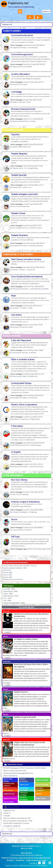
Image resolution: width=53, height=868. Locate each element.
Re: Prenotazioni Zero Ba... (19, 352)
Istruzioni (10, 860)
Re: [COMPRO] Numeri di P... (20, 445)
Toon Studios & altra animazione (27, 276)
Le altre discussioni (20, 74)
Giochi (14, 519)
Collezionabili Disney (21, 383)
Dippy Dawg (33, 168)
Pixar (13, 295)
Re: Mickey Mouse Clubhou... (20, 289)
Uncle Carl (34, 398)
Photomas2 (34, 47)
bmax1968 (6, 589)
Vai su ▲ (38, 846)
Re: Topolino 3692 (16, 147)
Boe (29, 102)
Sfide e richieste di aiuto (23, 359)
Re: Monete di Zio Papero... (19, 398)
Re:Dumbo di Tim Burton (19, 327)
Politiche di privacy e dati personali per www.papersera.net (26, 858)
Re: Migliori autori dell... (18, 102)
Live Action (16, 315)
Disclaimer (20, 860)
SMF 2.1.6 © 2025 (26, 848)
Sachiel (28, 530)
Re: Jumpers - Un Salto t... (19, 308)
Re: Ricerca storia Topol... (18, 376)
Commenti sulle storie (22, 35)
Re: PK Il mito (14, 206)
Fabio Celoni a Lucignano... (19, 419)
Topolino (15, 134)
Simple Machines (26, 853)
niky (4, 600)
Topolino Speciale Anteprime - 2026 (15, 568)
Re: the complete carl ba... (19, 228)
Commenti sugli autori (22, 54)
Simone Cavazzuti (36, 245)
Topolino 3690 (7, 572)
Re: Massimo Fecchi (17, 67)
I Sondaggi (16, 92)
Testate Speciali (18, 175)
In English (16, 452)
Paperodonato (8, 591)
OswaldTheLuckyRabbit (40, 289)
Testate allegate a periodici (24, 194)
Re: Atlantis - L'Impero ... (18, 270)
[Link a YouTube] (46, 863)
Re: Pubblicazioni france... (19, 245)
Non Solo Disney (19, 480)
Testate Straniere (19, 235)
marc (5, 598)
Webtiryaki (16, 846)
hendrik (33, 352)
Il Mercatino (17, 426)
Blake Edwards (8, 596)
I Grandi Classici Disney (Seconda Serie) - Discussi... (20, 566)
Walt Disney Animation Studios (26, 259)
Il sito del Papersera (21, 340)
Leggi (7, 632)
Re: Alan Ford (15, 494)
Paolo (25, 84)
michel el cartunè (36, 228)
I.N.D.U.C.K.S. (7, 570)
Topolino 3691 (7, 575)
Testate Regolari (19, 153)
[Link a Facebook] (39, 863)
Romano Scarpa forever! (23, 109)
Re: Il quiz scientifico (17, 530)
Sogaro (5, 593)
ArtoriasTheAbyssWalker (11, 603)
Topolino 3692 (7, 577)
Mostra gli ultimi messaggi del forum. (18, 773)
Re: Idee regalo (41, 549)
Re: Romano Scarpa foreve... (19, 121)
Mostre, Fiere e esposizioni (24, 404)
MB (49, 549)
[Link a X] (44, 863)
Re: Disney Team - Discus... (19, 187)
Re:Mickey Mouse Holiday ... (19, 466)
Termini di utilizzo (27, 846)
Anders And (33, 376)
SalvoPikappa (36, 445)
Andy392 (29, 67)
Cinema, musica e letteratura (25, 501)
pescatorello (21, 771)
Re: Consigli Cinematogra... (19, 512)
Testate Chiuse (18, 213)
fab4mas (27, 147)
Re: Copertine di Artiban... (19, 47)
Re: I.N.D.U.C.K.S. (15, 84)
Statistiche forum (15, 764)
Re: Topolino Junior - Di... (18, 168)
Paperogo (25, 494)
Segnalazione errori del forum (13, 579)
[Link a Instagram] (50, 863)
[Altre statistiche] (10, 776)
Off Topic (15, 536)
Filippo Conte (35, 419)
